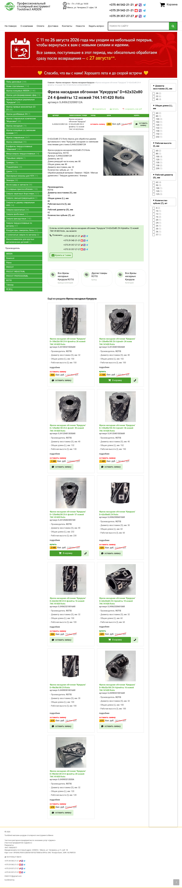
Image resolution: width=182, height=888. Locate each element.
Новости (80, 26)
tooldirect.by (9, 880)
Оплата (40, 26)
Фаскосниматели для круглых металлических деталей (20, 240)
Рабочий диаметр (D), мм (163, 176)
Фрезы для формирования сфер (23, 95)
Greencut (10, 258)
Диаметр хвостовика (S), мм (162, 87)
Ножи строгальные (17, 86)
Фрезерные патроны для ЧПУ (21, 176)
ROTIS (9, 280)
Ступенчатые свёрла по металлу (22, 235)
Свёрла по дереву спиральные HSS (20, 204)
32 (49, 195)
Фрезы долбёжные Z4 (18, 114)
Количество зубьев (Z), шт (160, 201)
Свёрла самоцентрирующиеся (21, 198)
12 (49, 218)
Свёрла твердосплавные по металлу (19, 224)
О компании (26, 26)
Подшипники (13, 167)
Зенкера (11, 180)
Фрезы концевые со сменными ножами (20, 131)
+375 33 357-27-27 (72, 249)
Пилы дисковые (16, 82)
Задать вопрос (96, 26)
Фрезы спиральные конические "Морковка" (21, 120)
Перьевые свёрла (15, 158)
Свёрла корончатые (17, 210)
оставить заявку (143, 124)
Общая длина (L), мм (163, 107)
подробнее (55, 367)
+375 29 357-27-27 (121, 16)
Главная (51, 83)
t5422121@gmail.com (13, 876)
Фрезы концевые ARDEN (20, 90)
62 (49, 212)
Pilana (8, 262)
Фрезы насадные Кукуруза (83, 83)
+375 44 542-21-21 (121, 4)
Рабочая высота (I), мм (162, 144)
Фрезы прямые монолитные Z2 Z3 (20, 108)
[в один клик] (134, 380)
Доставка (53, 26)
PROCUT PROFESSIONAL (17, 276)
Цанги (11, 171)
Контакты (67, 26)
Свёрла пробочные (16, 214)
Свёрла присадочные (18, 218)
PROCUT (10, 267)
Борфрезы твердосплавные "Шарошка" (19, 147)
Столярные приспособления (21, 189)
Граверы (11, 162)
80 (49, 201)
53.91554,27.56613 (14, 857)
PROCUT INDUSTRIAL (15, 271)
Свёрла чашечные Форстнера (22, 193)
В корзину (117, 380)
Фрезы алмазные (16, 142)
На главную (11, 26)
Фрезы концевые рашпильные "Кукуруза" (20, 101)
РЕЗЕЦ (9, 289)
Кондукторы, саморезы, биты (21, 230)
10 (137, 174)
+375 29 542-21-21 (121, 10)
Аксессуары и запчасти (19, 185)
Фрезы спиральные (17, 137)
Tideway (9, 285)
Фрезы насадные (16, 126)
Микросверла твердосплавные (22, 153)
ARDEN (9, 254)
